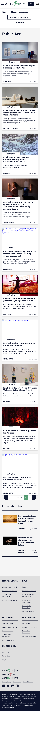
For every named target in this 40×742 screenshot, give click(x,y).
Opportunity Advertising (6, 636)
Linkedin (12, 686)
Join (30, 4)
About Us (5, 652)
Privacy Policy (6, 682)
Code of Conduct (28, 682)
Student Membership (9, 600)
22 (30, 497)
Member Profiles (28, 611)
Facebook (3, 686)
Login (37, 4)
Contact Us (6, 656)
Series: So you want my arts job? (29, 595)
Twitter (8, 686)
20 (22, 497)
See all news (23, 12)
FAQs (4, 660)
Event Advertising (8, 631)
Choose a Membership (10, 587)
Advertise (20, 23)
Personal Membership (9, 591)
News (24, 587)
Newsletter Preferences (26, 632)
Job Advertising (7, 624)
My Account (26, 624)
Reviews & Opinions (29, 591)
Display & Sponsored (9, 627)
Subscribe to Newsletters (26, 607)
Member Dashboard (29, 637)
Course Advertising (8, 640)
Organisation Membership (6, 595)
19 (18, 497)
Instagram (17, 686)
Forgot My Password (29, 627)
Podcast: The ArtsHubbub (26, 601)
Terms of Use (17, 682)
